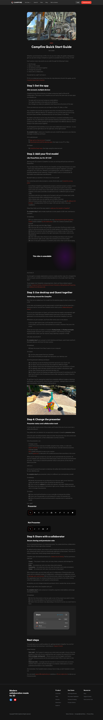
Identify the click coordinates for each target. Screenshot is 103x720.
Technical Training (72, 699)
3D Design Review (72, 693)
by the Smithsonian (47, 221)
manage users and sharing (36, 576)
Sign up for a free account (37, 140)
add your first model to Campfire (60, 208)
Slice (30, 451)
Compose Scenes (37, 285)
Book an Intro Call (88, 699)
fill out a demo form (62, 674)
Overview (57, 693)
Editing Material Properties (67, 285)
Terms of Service (69, 714)
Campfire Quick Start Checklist (35, 80)
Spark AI (57, 705)
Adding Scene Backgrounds (37, 287)
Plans (56, 696)
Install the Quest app (36, 148)
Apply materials (33, 448)
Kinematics (58, 702)
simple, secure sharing (57, 556)
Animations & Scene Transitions (51, 285)
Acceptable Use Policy (80, 714)
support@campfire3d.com (42, 674)
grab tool (35, 453)
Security (57, 699)
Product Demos (72, 702)
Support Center (58, 646)
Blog (85, 693)
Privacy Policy (90, 714)
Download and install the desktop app (41, 142)
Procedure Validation (73, 696)
